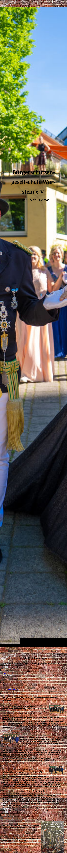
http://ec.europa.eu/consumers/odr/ (12, 689)
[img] (33, 327)
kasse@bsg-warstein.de (16, 690)
